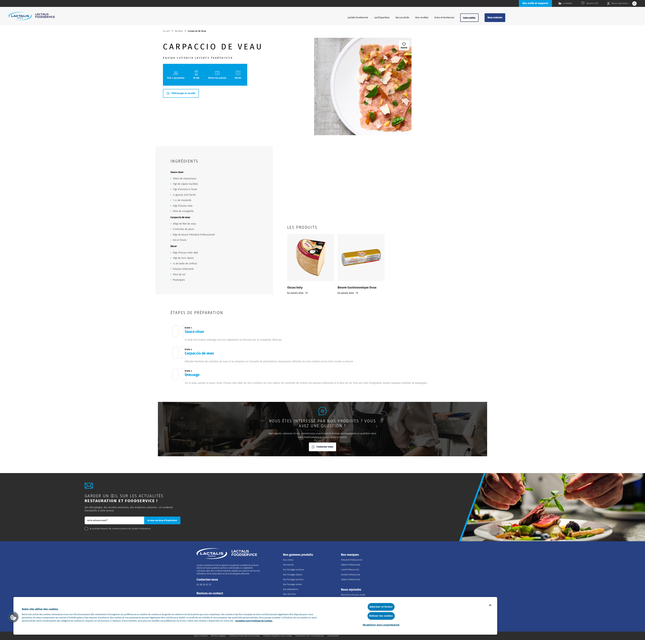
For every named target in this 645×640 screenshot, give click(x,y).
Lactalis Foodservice (358, 17)
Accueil (166, 31)
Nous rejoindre (351, 589)
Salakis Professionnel (350, 579)
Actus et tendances (444, 17)
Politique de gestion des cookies (277, 636)
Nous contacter (494, 17)
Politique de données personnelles (244, 636)
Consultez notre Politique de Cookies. (254, 621)
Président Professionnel (351, 560)
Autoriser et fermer (381, 606)
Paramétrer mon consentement (381, 625)
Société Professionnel (350, 574)
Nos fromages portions (293, 579)
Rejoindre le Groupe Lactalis (353, 595)
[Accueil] (31, 16)
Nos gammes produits (298, 555)
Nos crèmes (288, 560)
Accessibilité (333, 636)
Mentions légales (218, 636)
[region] (255, 616)
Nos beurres (288, 565)
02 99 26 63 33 (204, 584)
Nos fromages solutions (293, 569)
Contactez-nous (324, 446)
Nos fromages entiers (292, 584)
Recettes (179, 31)
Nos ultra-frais (289, 594)
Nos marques (350, 555)
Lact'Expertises (382, 17)
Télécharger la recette (183, 93)
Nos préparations (290, 589)
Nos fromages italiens (292, 574)
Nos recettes (421, 17)
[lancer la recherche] (634, 3)
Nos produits (402, 17)
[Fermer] (490, 605)
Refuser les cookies (381, 615)
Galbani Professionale (350, 565)
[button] (13, 617)
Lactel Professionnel (350, 569)
